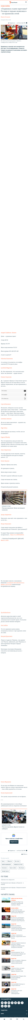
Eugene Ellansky (5, 437)
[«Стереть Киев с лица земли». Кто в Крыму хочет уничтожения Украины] (6, 909)
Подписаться (14, 842)
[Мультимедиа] (4, 1019)
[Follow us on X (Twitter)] (5, 1002)
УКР (17, 1019)
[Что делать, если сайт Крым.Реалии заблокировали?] (6, 990)
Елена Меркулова (6, 782)
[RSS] (2, 1006)
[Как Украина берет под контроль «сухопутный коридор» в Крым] (6, 900)
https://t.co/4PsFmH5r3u (17, 535)
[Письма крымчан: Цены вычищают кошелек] (14, 498)
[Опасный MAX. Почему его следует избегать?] (6, 984)
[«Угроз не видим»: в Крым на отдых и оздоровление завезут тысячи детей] (6, 960)
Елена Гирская (5, 461)
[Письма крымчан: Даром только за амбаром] (14, 816)
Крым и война (5, 6)
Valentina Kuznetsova (7, 358)
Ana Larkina (4, 625)
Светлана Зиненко (6, 418)
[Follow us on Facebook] (2, 1002)
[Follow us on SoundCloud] (22, 1002)
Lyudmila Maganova (6, 368)
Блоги (12, 950)
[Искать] (23, 1019)
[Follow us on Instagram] (12, 1002)
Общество (13, 916)
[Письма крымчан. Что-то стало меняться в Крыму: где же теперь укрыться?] (6, 952)
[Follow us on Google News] (15, 1002)
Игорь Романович (6, 524)
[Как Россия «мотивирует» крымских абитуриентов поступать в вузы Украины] (6, 917)
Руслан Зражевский (6, 793)
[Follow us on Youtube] (9, 1002)
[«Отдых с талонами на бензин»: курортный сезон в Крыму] (6, 935)
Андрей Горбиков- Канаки (8, 332)
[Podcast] (5, 1006)
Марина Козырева (5, 17)
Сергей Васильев (6, 404)
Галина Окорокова (6, 377)
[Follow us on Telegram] (18, 1002)
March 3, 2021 (5, 540)
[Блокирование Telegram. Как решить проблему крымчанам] (6, 976)
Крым (12, 966)
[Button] (11, 23)
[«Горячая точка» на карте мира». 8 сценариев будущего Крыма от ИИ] (6, 968)
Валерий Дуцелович (6, 636)
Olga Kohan (4, 428)
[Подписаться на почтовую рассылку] (9, 1006)
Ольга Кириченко (6, 450)
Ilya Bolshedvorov (5, 612)
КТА (11, 1019)
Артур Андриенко (6, 514)
